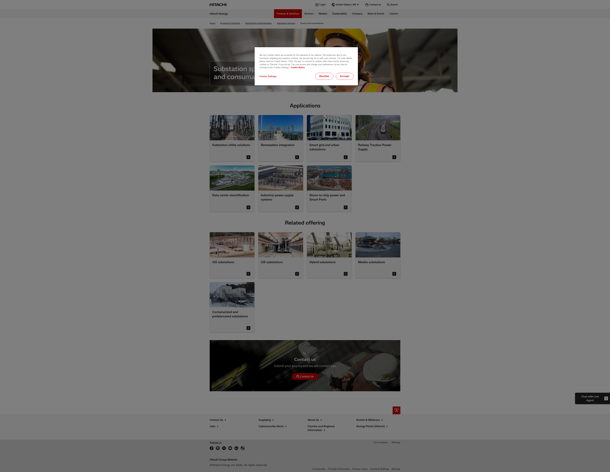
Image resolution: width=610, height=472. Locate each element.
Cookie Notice (298, 67)
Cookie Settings (268, 76)
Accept (344, 76)
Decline (324, 76)
